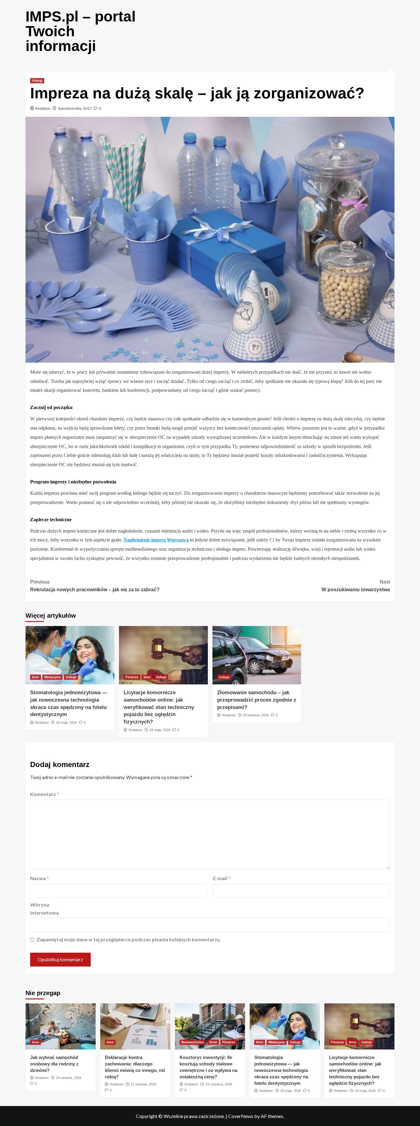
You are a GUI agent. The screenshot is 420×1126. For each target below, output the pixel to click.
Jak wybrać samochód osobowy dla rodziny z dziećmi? (54, 1064)
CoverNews (240, 1116)
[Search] (390, 70)
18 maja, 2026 (66, 722)
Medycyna (52, 677)
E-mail (221, 878)
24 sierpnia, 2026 (68, 1078)
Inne (35, 677)
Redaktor (42, 108)
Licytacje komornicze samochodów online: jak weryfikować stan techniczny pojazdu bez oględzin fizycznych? (159, 707)
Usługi (37, 80)
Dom (213, 1042)
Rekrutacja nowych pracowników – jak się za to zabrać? (95, 586)
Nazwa (39, 878)
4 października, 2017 (75, 108)
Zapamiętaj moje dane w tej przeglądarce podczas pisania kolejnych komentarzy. (129, 939)
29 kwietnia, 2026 (256, 715)
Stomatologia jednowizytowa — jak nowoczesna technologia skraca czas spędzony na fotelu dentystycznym (281, 1070)
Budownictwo (192, 1042)
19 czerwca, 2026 (218, 1084)
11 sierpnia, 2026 (143, 1084)
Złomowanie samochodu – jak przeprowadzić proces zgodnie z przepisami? (256, 700)
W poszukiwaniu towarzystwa (356, 586)
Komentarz (44, 794)
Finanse (131, 677)
